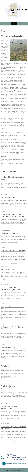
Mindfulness (5, 366)
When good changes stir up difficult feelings (11, 407)
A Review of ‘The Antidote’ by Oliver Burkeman (12, 328)
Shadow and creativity (9, 269)
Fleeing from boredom (9, 347)
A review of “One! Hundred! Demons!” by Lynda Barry (11, 289)
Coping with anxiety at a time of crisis (12, 178)
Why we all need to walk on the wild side (12, 307)
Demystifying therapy (9, 197)
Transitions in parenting (9, 233)
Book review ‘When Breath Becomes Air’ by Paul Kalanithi (12, 215)
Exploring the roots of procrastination (9, 387)
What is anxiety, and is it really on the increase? (13, 427)
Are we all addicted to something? (13, 251)
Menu (14, 23)
